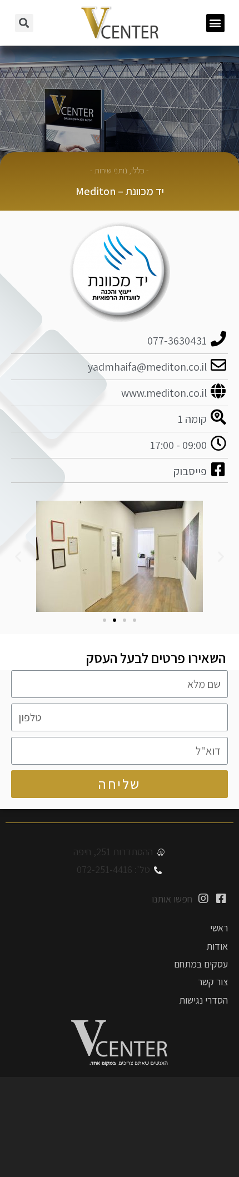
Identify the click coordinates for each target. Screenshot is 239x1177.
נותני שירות (110, 170)
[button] (215, 23)
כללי (138, 170)
